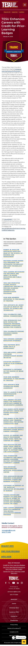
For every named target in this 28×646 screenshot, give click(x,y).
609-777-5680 (14, 594)
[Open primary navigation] (24, 4)
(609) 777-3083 (6, 532)
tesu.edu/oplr (8, 219)
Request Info (7, 12)
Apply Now (15, 12)
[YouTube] (13, 583)
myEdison (21, 12)
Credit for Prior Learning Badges (14, 565)
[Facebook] (5, 583)
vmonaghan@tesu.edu (8, 530)
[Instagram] (22, 583)
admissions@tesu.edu (14, 591)
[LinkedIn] (18, 583)
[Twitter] (9, 583)
